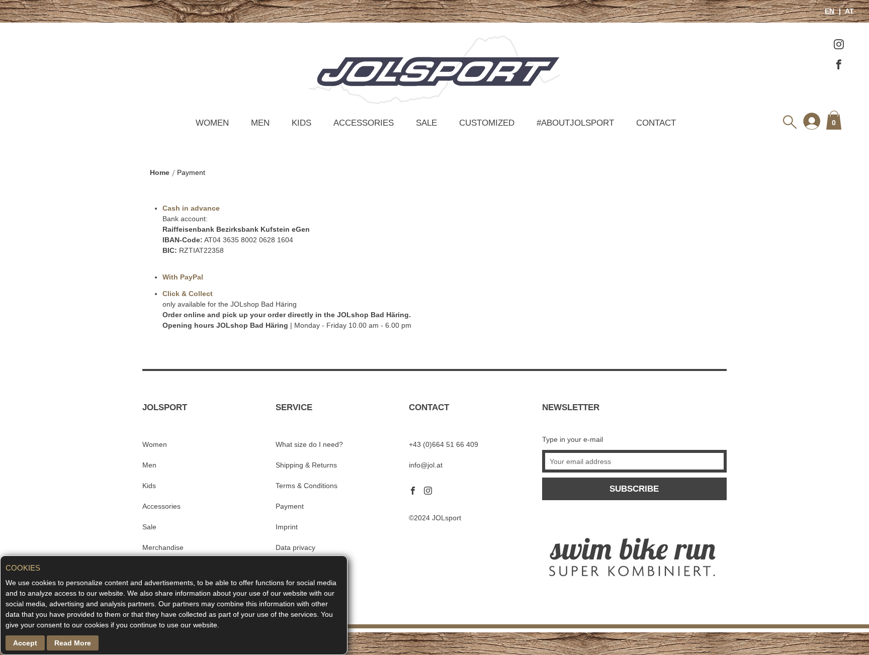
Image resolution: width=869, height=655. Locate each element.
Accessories (363, 123)
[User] (811, 120)
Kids (301, 123)
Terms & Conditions (306, 486)
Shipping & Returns (306, 465)
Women (212, 123)
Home (159, 172)
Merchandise (163, 547)
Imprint (287, 527)
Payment (290, 506)
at (848, 11)
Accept (25, 643)
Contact (656, 123)
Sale (426, 123)
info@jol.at (426, 465)
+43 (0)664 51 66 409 (443, 444)
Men (260, 123)
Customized (486, 123)
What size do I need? (309, 444)
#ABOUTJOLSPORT (575, 123)
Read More (72, 643)
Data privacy (295, 547)
